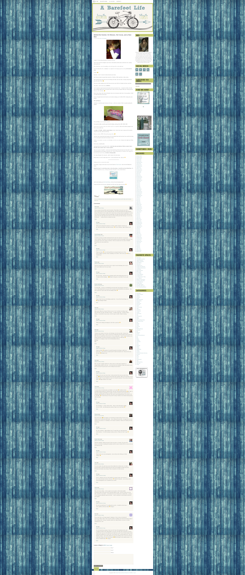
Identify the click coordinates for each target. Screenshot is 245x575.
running (138, 350)
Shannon (96, 414)
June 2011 (138, 245)
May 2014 (138, 200)
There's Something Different (141, 287)
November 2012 (139, 223)
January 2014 (139, 205)
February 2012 (139, 235)
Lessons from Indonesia (141, 335)
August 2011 (139, 242)
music (138, 342)
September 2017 (139, 166)
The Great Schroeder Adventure (142, 353)
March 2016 (139, 175)
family (138, 317)
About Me (95, 1)
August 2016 (139, 172)
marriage (138, 340)
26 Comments (104, 38)
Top (97, 569)
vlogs (137, 360)
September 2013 (139, 210)
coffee (138, 308)
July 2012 (138, 228)
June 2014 (138, 199)
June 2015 (138, 184)
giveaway (138, 326)
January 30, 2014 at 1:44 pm (99, 515)
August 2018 (139, 163)
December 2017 (139, 164)
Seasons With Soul (140, 281)
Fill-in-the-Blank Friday (141, 319)
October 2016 (139, 171)
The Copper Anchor (140, 284)
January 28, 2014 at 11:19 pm (101, 428)
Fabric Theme (118, 572)
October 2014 (139, 194)
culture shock (139, 313)
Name (112, 547)
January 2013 (139, 221)
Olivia (96, 206)
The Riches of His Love (141, 285)
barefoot (138, 298)
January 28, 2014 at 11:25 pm (101, 503)
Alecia (96, 386)
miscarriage (138, 341)
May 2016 (138, 173)
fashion (138, 318)
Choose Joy (138, 264)
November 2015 (139, 177)
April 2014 (138, 201)
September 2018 (139, 162)
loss (137, 336)
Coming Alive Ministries (141, 266)
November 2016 (139, 170)
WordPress (131, 572)
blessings (138, 302)
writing (138, 364)
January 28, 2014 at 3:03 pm (100, 348)
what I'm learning (139, 361)
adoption (138, 295)
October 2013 (139, 209)
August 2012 (139, 227)
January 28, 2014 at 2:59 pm (100, 320)
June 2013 (138, 214)
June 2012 (138, 229)
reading (138, 347)
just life (138, 333)
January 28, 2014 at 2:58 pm (100, 297)
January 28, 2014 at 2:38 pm (100, 273)
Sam (95, 513)
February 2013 (139, 219)
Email (112, 550)
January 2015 (139, 190)
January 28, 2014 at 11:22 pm (101, 451)
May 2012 (138, 231)
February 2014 (139, 204)
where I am (96, 200)
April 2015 (138, 186)
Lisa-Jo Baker (139, 273)
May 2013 (138, 215)
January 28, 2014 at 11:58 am (99, 387)
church (138, 305)
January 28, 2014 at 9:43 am (99, 331)
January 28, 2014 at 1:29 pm (99, 440)
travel (138, 358)
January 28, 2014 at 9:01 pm (99, 488)
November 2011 (139, 238)
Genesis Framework (125, 572)
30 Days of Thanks (140, 294)
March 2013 (139, 218)
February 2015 (139, 189)
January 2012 (139, 236)
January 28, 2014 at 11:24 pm (101, 475)
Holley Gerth (139, 271)
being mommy (139, 300)
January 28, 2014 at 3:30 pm (100, 373)
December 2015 (139, 176)
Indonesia (138, 332)
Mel (100, 38)
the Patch (138, 354)
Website (112, 552)
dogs (137, 314)
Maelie (138, 339)
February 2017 (139, 168)
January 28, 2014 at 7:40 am (99, 263)
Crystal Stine (139, 269)
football (138, 323)
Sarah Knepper (98, 234)
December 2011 (139, 237)
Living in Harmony (140, 274)
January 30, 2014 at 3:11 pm (100, 528)
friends (138, 325)
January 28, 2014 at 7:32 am (99, 235)
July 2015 (138, 182)
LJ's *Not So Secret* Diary (141, 276)
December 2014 (139, 191)
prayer (138, 344)
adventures (138, 297)
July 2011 (138, 243)
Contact (119, 1)
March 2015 (139, 187)
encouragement (139, 316)
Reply (96, 219)
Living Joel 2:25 (139, 275)
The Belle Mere (139, 283)
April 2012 (138, 232)
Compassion (139, 311)
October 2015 (139, 178)
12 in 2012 (112, 1)
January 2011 (139, 251)
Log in (135, 572)
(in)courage (138, 293)
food (137, 322)
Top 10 (138, 356)
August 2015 (139, 181)
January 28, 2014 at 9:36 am (99, 285)
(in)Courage (139, 257)
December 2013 (139, 206)
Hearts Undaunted (140, 270)
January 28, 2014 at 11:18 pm (101, 403)
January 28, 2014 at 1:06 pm (99, 415)
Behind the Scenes (140, 299)
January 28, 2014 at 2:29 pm (100, 223)
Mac (137, 337)
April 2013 (138, 217)
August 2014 (139, 196)
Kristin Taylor (97, 439)
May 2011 (138, 246)
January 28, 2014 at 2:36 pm (100, 250)
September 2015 (139, 180)
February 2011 (139, 250)
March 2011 (139, 249)
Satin (96, 360)
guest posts (138, 330)
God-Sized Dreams (107, 182)
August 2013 (139, 212)
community (138, 309)
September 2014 (139, 195)
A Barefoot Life (122, 17)
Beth (95, 329)
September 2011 (139, 241)
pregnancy (138, 345)
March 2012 (139, 233)
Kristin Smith (97, 284)
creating (138, 312)
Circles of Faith (139, 307)
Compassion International (141, 267)
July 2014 (138, 198)
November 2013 (139, 208)
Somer (96, 487)
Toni (95, 307)
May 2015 (138, 185)
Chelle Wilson (139, 262)
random (138, 346)
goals (137, 327)
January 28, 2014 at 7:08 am (99, 208)
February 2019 (139, 158)
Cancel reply (109, 545)
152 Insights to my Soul (141, 259)
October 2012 (139, 224)
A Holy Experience (140, 260)
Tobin (138, 355)
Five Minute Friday (140, 321)
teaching (138, 351)
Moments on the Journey (141, 279)
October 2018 (139, 161)
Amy (95, 462)
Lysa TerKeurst (139, 278)
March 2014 (139, 203)
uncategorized (139, 359)
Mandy (96, 262)
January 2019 (139, 159)
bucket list (138, 304)
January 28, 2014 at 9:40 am (99, 309)
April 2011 (138, 247)
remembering (139, 349)
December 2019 (139, 157)
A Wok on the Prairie (140, 261)
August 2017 (139, 167)
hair (137, 331)
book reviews (139, 303)
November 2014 (139, 192)
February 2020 (139, 156)
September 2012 (139, 226)
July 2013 (138, 213)
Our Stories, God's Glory (141, 280)
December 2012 (139, 222)
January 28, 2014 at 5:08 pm (99, 464)
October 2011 (139, 240)
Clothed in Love (139, 265)
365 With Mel (103, 1)
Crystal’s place (118, 164)
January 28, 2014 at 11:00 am (99, 361)
